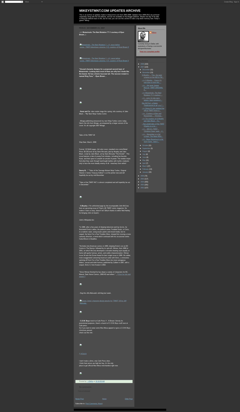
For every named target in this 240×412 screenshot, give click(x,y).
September (146, 148)
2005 (142, 179)
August (145, 151)
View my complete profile (150, 52)
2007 (142, 67)
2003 (142, 185)
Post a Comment (84, 391)
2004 (142, 182)
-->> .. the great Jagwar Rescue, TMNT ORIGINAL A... (152, 88)
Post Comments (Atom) (94, 404)
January (145, 172)
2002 (142, 188)
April (144, 163)
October (145, 145)
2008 (142, 64)
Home (104, 399)
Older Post (129, 399)
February (145, 169)
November (146, 72)
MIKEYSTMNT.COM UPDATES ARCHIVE (109, 10)
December (146, 70)
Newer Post (79, 399)
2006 (142, 176)
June (144, 157)
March (144, 166)
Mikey (154, 32)
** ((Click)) (82, 354)
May (144, 160)
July (144, 154)
